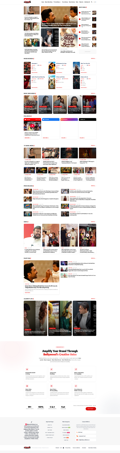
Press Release (65, 2)
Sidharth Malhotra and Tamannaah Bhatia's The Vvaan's (85, 19)
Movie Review (72, 2)
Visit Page (45, 137)
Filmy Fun (81, 2)
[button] (95, 2)
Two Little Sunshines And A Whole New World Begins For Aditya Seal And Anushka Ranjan (31, 34)
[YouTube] (63, 448)
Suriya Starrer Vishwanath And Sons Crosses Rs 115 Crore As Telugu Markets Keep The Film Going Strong (59, 24)
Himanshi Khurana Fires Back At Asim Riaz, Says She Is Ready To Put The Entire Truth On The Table (49, 51)
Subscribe (27, 137)
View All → (93, 58)
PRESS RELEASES (66, 435)
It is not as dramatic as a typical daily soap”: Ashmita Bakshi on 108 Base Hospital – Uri (32, 18)
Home (43, 2)
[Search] (92, 2)
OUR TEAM (50, 430)
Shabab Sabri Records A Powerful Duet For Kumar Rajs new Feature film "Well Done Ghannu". (86, 14)
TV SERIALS (64, 432)
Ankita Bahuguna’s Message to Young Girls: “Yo (86, 25)
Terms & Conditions (76, 447)
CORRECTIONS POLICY (50, 435)
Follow (63, 137)
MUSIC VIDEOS (66, 430)
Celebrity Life (87, 2)
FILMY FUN (66, 440)
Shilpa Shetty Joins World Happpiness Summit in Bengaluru (85, 45)
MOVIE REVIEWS (65, 427)
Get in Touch (90, 408)
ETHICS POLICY (50, 437)
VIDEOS (65, 437)
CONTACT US (49, 427)
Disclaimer (84, 447)
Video (77, 2)
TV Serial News (56, 2)
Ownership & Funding (92, 447)
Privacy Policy (67, 447)
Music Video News (48, 2)
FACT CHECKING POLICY (49, 432)
